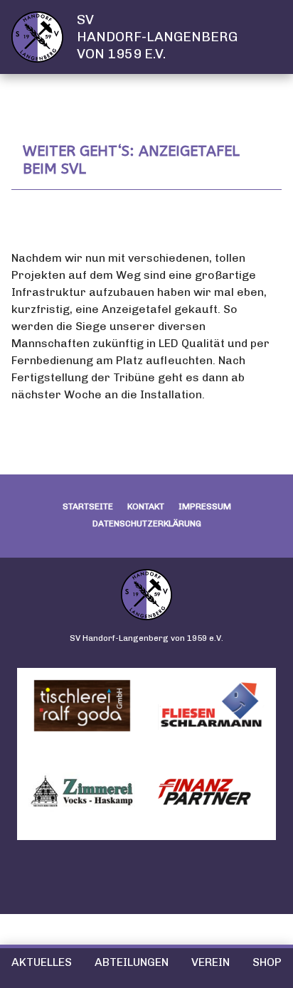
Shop (267, 962)
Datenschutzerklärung (146, 523)
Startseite (88, 506)
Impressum (205, 506)
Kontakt (145, 506)
